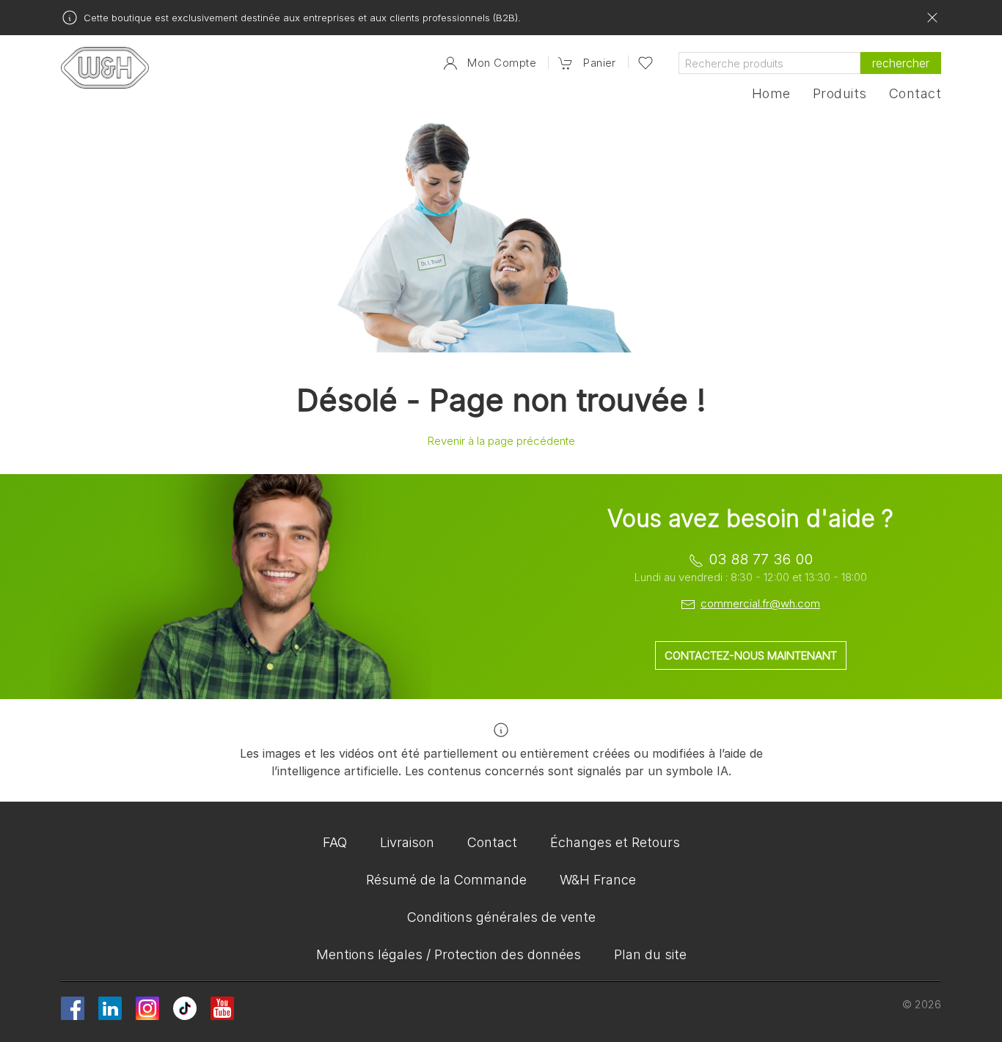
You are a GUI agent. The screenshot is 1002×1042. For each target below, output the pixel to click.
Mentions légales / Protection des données (448, 954)
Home (771, 93)
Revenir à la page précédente (501, 441)
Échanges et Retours (615, 842)
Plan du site (650, 954)
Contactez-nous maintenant (751, 655)
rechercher (900, 63)
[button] (587, 63)
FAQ (335, 842)
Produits (840, 93)
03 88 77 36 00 (761, 559)
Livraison (407, 842)
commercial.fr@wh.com (760, 603)
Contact (915, 93)
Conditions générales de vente (501, 917)
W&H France (598, 879)
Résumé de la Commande (446, 879)
